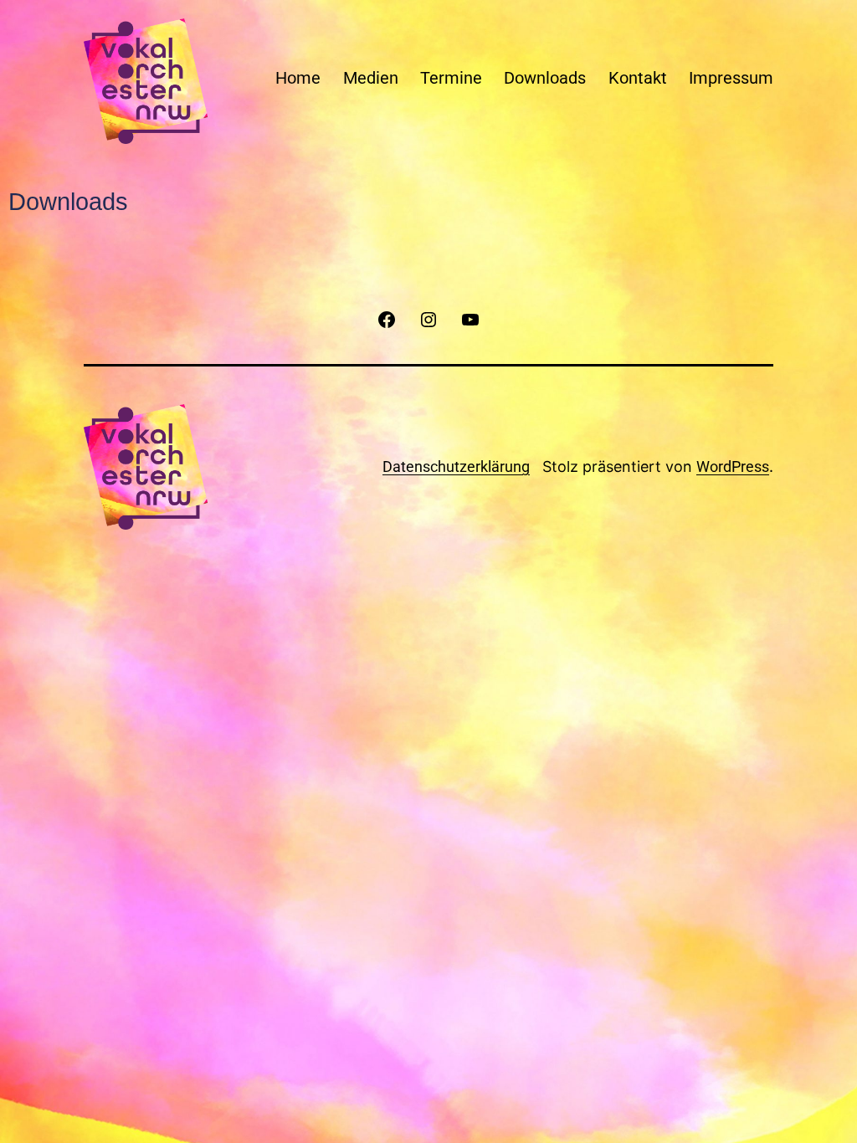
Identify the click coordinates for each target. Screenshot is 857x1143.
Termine (451, 78)
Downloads (545, 78)
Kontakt (637, 78)
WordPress (732, 466)
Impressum (731, 78)
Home (298, 78)
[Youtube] (470, 319)
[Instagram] (428, 319)
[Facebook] (386, 319)
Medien (370, 78)
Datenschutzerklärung (456, 466)
